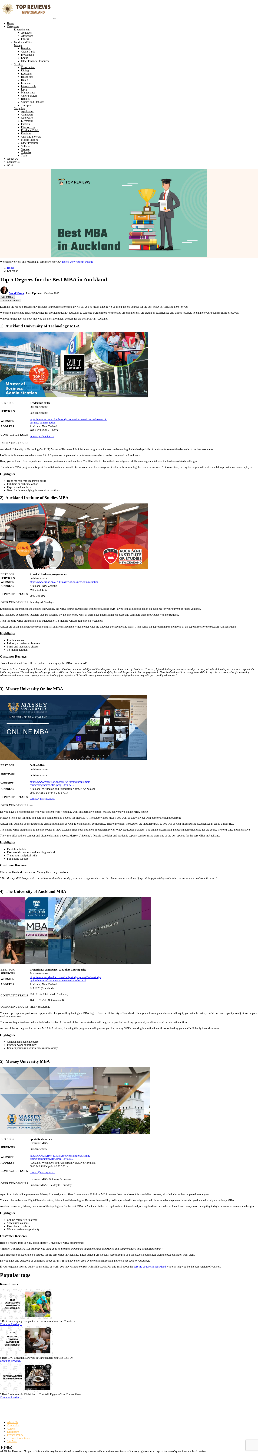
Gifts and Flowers (31, 136)
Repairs (25, 98)
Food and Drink (30, 130)
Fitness (25, 38)
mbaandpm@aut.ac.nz (42, 436)
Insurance (26, 83)
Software (26, 146)
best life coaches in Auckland (150, 1266)
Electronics (27, 120)
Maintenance (28, 92)
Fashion (25, 123)
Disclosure (13, 1431)
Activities (26, 32)
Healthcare (27, 76)
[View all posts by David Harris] (4, 293)
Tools (24, 155)
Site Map (12, 1441)
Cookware (27, 117)
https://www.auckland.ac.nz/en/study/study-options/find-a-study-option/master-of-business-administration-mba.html (65, 979)
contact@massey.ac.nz (42, 798)
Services (18, 64)
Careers (11, 1428)
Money (18, 45)
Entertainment (21, 29)
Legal (24, 89)
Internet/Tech (28, 86)
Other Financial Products (35, 60)
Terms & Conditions (18, 1438)
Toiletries (26, 152)
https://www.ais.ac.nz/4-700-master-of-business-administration (64, 581)
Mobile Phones (29, 139)
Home (10, 23)
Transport (26, 105)
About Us (12, 158)
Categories (13, 26)
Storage (25, 149)
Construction (28, 67)
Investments (27, 54)
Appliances (27, 111)
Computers (27, 114)
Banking (26, 48)
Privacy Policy (15, 1434)
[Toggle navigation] (54, 18)
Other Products (29, 142)
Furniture (26, 133)
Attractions (27, 35)
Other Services (29, 95)
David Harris (16, 293)
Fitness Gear (28, 127)
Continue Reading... (11, 1324)
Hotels (24, 79)
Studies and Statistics (32, 101)
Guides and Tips (23, 42)
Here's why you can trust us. (78, 261)
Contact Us (13, 161)
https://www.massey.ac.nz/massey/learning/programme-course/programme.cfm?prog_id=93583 (60, 783)
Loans (24, 57)
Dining (25, 70)
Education (26, 73)
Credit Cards (28, 51)
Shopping (19, 108)
